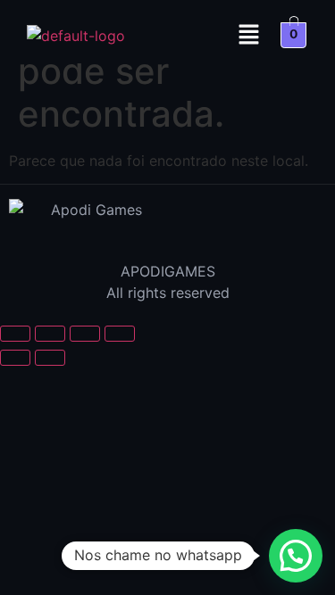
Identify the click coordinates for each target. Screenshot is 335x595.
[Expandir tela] (50, 334)
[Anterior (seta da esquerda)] (15, 358)
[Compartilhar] (85, 334)
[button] (249, 35)
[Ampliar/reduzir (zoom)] (15, 334)
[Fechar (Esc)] (120, 334)
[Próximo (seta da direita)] (50, 358)
